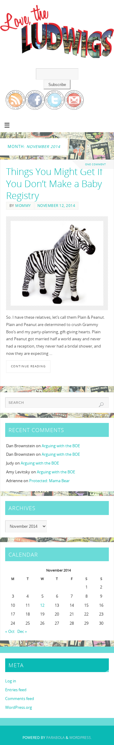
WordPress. (80, 737)
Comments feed (19, 698)
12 (42, 605)
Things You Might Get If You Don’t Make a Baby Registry (54, 183)
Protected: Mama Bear (49, 480)
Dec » (22, 631)
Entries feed (15, 689)
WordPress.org (18, 707)
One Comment (95, 164)
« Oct (10, 631)
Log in (10, 681)
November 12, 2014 (56, 205)
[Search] (101, 405)
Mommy (23, 205)
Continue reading (28, 366)
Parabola (55, 737)
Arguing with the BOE (61, 445)
